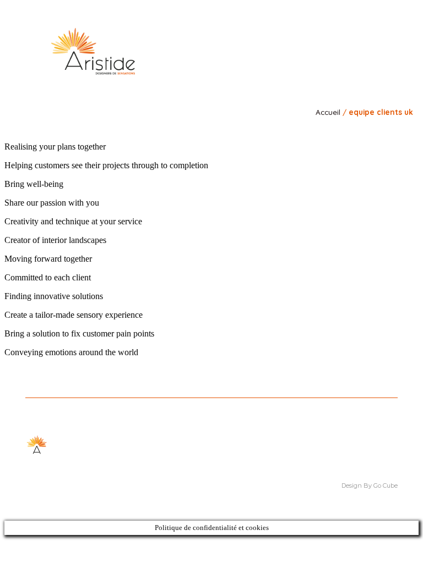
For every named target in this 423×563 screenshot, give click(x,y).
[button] (385, 59)
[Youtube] (377, 33)
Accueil (328, 112)
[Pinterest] (362, 33)
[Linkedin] (346, 33)
